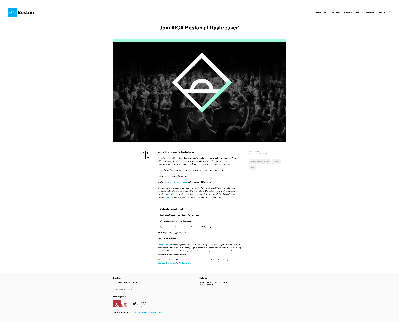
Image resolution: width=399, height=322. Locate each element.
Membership (336, 12)
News (253, 167)
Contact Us (381, 12)
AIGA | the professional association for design (148, 312)
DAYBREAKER (164, 244)
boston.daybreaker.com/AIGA (177, 182)
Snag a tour (169, 197)
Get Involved (348, 12)
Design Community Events (260, 162)
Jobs (357, 12)
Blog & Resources (368, 12)
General (276, 162)
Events (318, 12)
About (326, 12)
